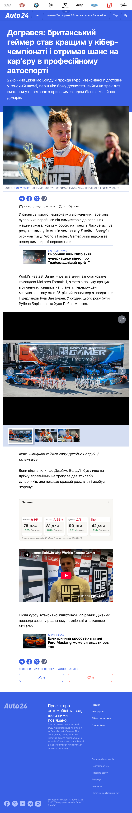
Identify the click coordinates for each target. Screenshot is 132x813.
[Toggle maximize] (122, 319)
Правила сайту (100, 772)
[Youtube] (22, 804)
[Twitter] (15, 804)
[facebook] (29, 198)
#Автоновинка (44, 669)
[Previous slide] (10, 371)
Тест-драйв (63, 15)
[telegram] (22, 198)
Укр (115, 15)
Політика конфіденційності (106, 793)
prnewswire (22, 188)
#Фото (62, 669)
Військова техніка (81, 15)
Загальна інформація (103, 759)
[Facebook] (7, 804)
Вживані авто (101, 15)
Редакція (96, 779)
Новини (51, 15)
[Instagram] (38, 804)
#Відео (73, 669)
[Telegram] (30, 804)
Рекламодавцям (100, 766)
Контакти (97, 786)
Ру (125, 15)
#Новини (25, 669)
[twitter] (37, 198)
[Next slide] (122, 371)
